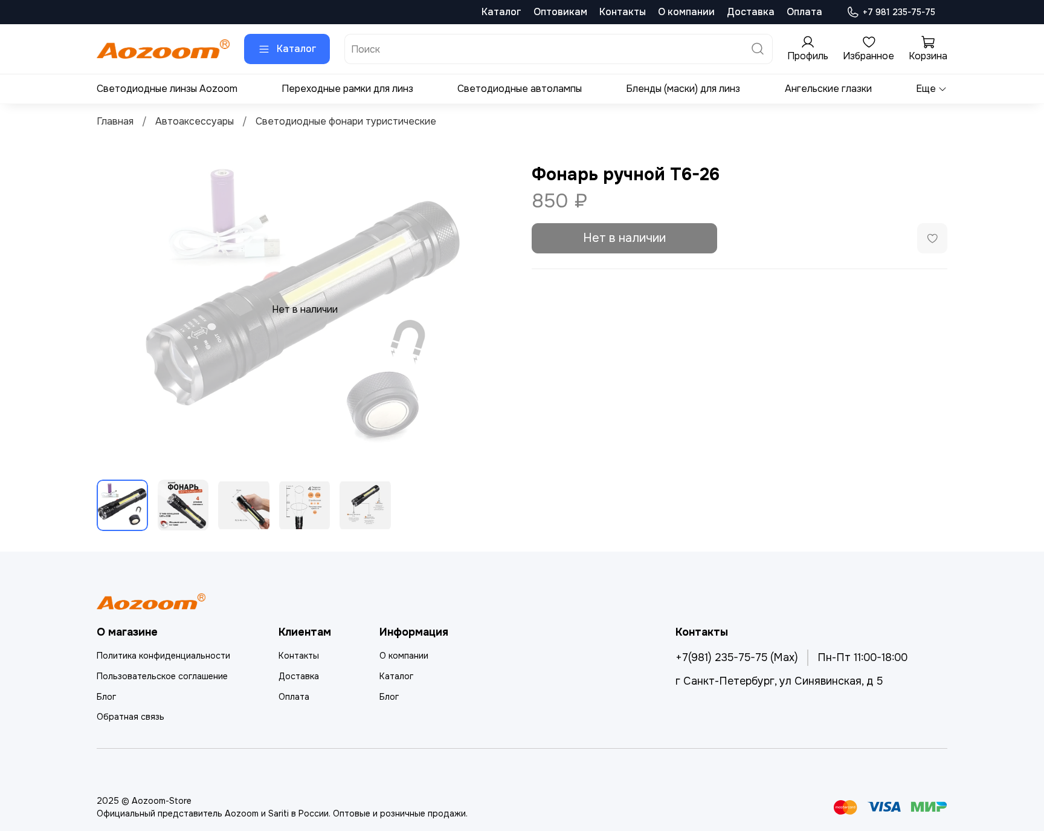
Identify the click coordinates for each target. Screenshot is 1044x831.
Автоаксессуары (194, 121)
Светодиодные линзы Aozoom (167, 88)
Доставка (751, 11)
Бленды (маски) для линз (683, 88)
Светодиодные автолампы (519, 88)
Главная (115, 121)
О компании (686, 11)
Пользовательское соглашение (162, 676)
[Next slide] (492, 309)
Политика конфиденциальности (163, 655)
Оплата (804, 11)
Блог (106, 696)
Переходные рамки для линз (347, 88)
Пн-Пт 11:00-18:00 (862, 657)
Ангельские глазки (828, 88)
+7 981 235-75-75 (899, 12)
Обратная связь (130, 716)
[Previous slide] (116, 309)
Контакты (622, 11)
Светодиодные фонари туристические (346, 121)
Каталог (501, 11)
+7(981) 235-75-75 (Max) (736, 657)
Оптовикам (560, 11)
